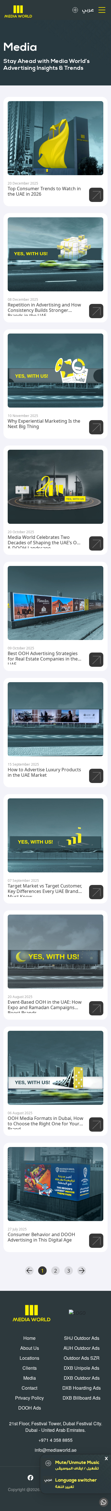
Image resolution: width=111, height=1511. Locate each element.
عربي (88, 10)
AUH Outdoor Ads (81, 1348)
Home (29, 1338)
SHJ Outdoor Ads (81, 1338)
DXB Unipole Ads (81, 1368)
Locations (29, 1358)
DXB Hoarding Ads (81, 1388)
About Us (29, 1348)
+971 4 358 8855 (55, 1440)
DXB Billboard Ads (81, 1398)
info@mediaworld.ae (56, 1450)
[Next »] (81, 1270)
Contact (29, 1388)
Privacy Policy (29, 1398)
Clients (29, 1368)
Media (29, 1378)
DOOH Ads (29, 1407)
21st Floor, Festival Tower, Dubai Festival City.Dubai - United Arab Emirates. (55, 1426)
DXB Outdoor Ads (82, 1378)
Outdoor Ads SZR (82, 1358)
